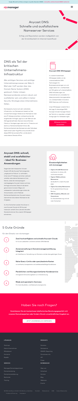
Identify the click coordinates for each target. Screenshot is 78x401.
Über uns (43, 368)
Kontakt (37, 391)
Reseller (6, 357)
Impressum (23, 393)
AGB (53, 391)
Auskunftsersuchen (62, 391)
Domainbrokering (9, 371)
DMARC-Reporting (46, 351)
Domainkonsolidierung (11, 374)
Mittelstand (7, 351)
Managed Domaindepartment (13, 368)
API (42, 357)
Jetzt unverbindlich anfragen (39, 321)
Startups (7, 345)
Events (43, 383)
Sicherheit (44, 371)
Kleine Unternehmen (10, 348)
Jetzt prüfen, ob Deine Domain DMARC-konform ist (56, 1)
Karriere (43, 374)
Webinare (44, 380)
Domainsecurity (45, 354)
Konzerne (7, 354)
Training (6, 380)
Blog (42, 377)
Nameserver (44, 348)
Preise (42, 360)
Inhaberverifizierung (11, 393)
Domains (43, 345)
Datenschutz (45, 391)
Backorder (7, 377)
